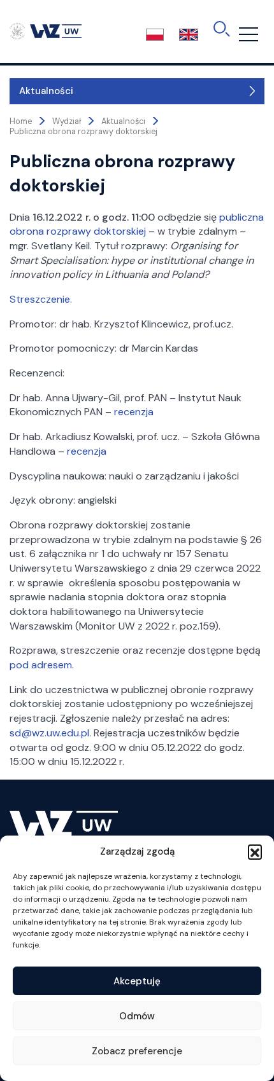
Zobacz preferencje (137, 1051)
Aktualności (46, 91)
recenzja (134, 411)
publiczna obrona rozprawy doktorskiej (137, 224)
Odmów (137, 1016)
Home (21, 121)
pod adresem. (42, 664)
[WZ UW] (46, 30)
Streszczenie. (41, 299)
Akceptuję (137, 981)
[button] (255, 851)
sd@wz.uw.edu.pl (49, 733)
